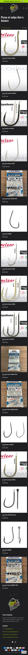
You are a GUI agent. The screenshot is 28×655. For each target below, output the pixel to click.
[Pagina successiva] (17, 594)
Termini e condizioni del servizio (10, 637)
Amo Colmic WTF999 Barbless (9, 515)
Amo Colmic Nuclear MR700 (8, 58)
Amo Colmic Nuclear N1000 (8, 269)
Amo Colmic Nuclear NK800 (8, 304)
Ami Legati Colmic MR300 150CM (10, 409)
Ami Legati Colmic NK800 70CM (9, 374)
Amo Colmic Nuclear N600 (8, 163)
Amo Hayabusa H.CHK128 (8, 339)
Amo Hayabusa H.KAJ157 (8, 444)
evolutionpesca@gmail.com (11, 631)
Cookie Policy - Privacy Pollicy (10, 634)
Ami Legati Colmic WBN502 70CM (10, 585)
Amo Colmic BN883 (6, 550)
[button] (1, 8)
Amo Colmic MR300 (6, 233)
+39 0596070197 (8, 628)
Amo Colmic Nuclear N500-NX (9, 93)
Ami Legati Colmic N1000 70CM (9, 198)
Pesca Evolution (12, 652)
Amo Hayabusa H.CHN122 (8, 128)
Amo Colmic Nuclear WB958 (8, 479)
